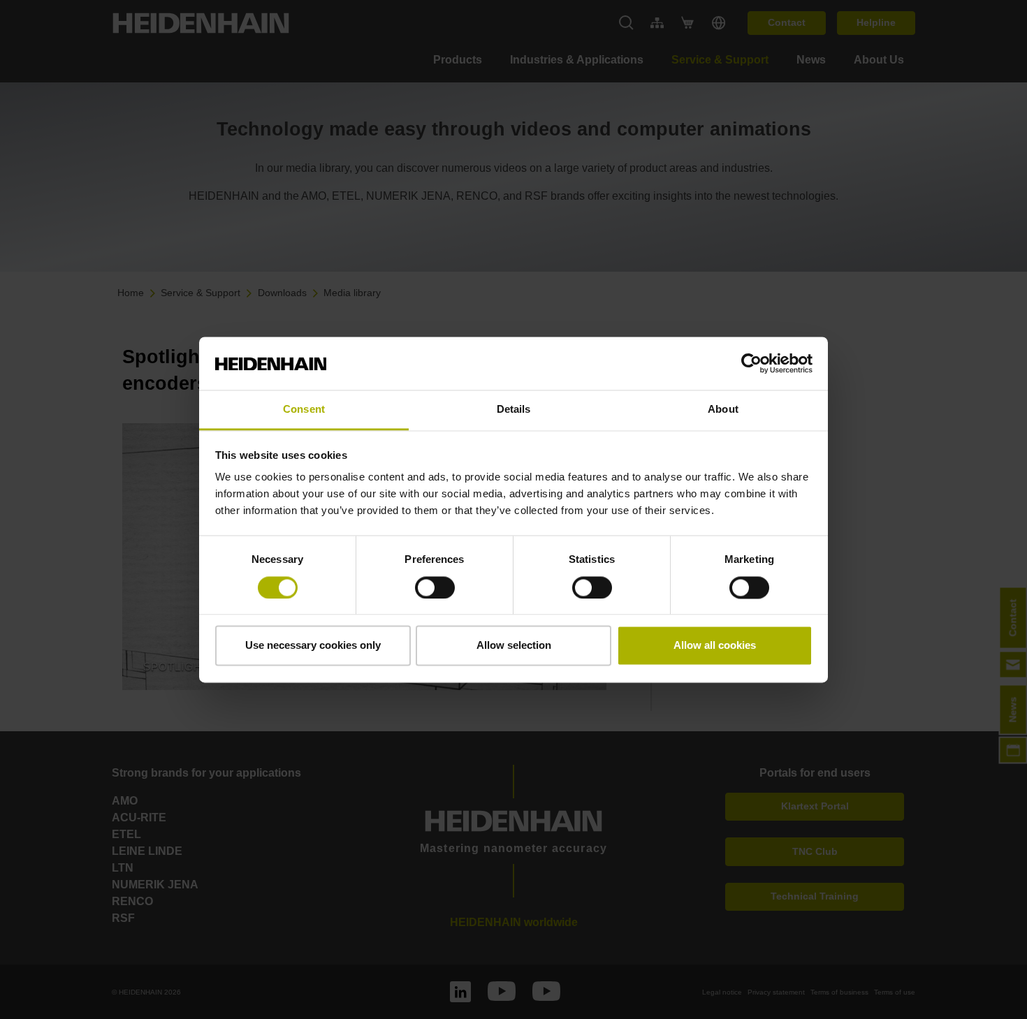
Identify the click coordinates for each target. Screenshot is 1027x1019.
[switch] (435, 587)
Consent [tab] (304, 410)
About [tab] (723, 410)
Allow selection (513, 646)
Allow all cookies (714, 646)
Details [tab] (514, 410)
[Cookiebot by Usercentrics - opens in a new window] (751, 363)
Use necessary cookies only (313, 646)
